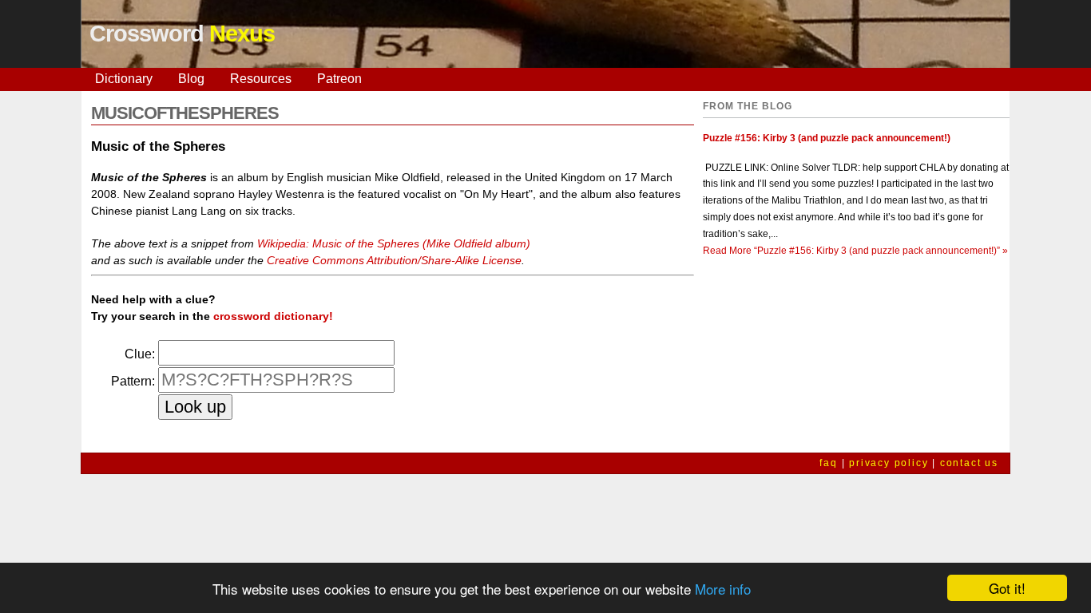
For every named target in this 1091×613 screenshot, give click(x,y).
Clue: (140, 354)
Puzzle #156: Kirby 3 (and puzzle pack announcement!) (826, 138)
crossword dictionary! (273, 316)
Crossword (182, 33)
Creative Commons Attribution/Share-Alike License (394, 260)
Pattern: (133, 381)
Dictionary (124, 78)
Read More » (855, 250)
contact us (969, 463)
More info (723, 589)
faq (828, 463)
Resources (261, 78)
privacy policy (888, 463)
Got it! (1007, 588)
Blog (191, 78)
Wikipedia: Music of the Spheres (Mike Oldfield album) (393, 243)
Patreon (339, 78)
